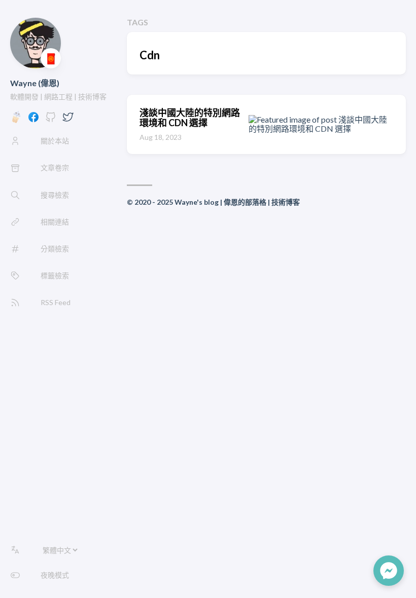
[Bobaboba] (16, 120)
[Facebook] (33, 120)
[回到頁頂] (349, 570)
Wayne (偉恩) (34, 83)
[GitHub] (51, 120)
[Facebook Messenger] (388, 570)
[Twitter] (68, 120)
